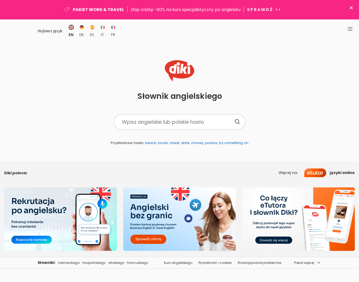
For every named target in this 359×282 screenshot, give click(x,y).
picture (211, 142)
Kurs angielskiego (178, 262)
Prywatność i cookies (215, 262)
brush (163, 142)
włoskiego (116, 262)
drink (185, 142)
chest (174, 142)
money (197, 142)
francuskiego (137, 262)
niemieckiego (69, 262)
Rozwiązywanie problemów (259, 262)
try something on (233, 142)
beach (150, 142)
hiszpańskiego (94, 262)
